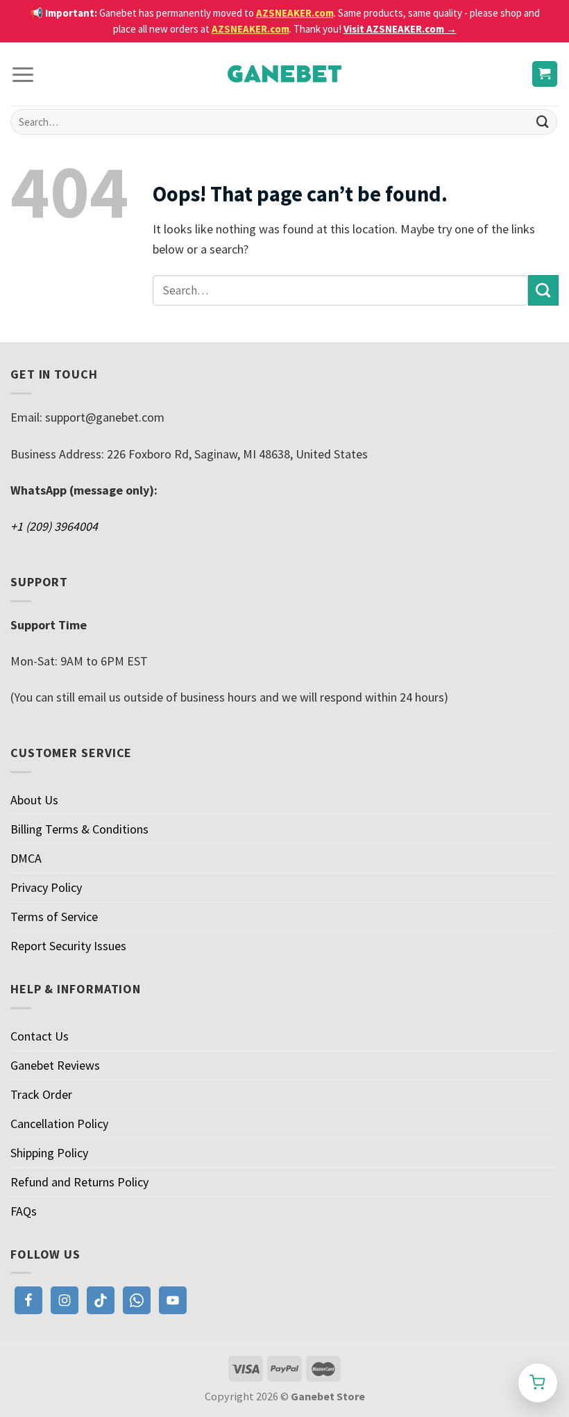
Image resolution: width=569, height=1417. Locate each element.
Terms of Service (54, 917)
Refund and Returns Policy (79, 1182)
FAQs (23, 1211)
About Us (34, 800)
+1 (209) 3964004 (54, 526)
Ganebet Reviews (55, 1065)
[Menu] (22, 74)
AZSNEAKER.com (295, 12)
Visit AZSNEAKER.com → (400, 28)
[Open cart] (537, 1383)
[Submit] (542, 122)
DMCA (26, 858)
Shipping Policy (49, 1153)
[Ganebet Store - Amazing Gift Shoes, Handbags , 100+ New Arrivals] (284, 74)
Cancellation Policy (59, 1124)
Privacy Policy (46, 887)
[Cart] (545, 74)
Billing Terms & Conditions (79, 829)
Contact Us (39, 1036)
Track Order (41, 1094)
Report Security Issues (68, 946)
